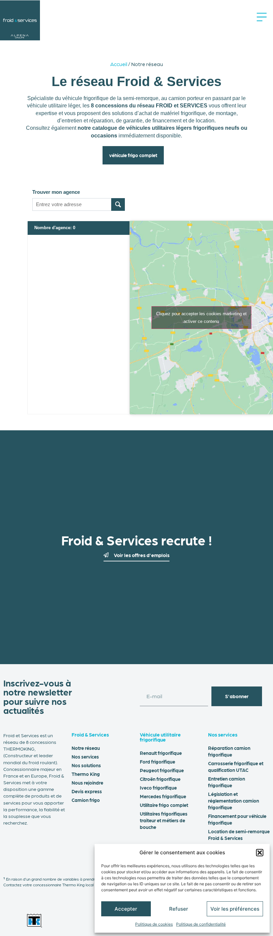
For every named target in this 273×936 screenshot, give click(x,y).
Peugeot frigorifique (162, 770)
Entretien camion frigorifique (226, 782)
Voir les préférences (234, 909)
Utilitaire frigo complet (164, 805)
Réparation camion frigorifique (229, 751)
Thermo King (86, 774)
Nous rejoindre (87, 783)
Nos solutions (86, 765)
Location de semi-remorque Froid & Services (239, 834)
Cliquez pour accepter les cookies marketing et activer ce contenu (201, 317)
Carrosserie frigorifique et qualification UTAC (235, 766)
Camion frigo (86, 800)
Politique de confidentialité (201, 924)
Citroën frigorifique (160, 779)
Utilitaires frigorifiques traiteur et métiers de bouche (163, 820)
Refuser (178, 909)
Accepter (126, 909)
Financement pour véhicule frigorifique (237, 819)
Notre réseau (86, 748)
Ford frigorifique (157, 762)
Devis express (87, 791)
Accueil (118, 64)
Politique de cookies (154, 924)
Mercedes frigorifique (163, 796)
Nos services (85, 757)
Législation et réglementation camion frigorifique (233, 800)
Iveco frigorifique (158, 788)
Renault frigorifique (161, 753)
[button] (259, 852)
